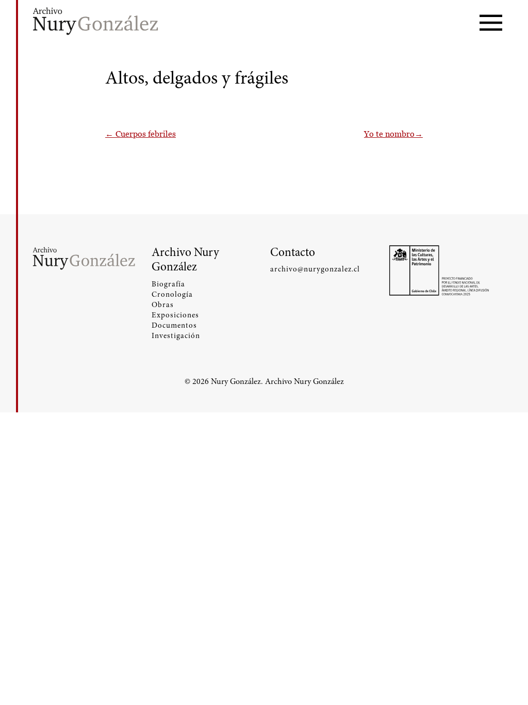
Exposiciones (175, 315)
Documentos (174, 325)
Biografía (168, 284)
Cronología (172, 294)
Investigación (176, 335)
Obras (163, 304)
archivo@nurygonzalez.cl (315, 269)
